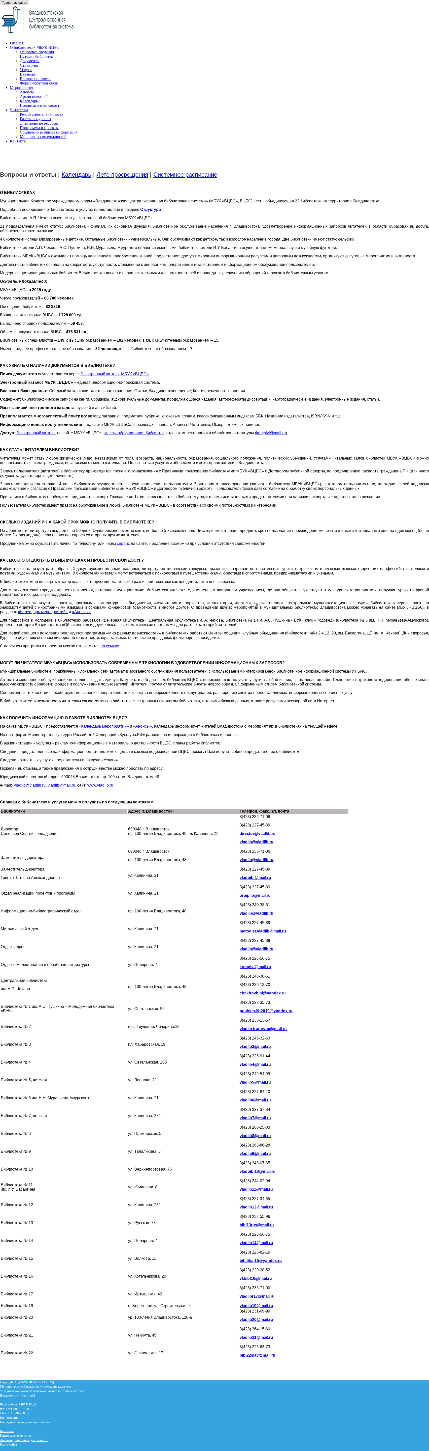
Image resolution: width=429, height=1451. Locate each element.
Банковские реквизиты (15, 1435)
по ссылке (110, 646)
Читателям (19, 110)
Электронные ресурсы (39, 123)
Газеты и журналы (35, 119)
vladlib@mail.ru (61, 785)
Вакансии (28, 74)
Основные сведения (37, 52)
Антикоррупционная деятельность (24, 1440)
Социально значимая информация (48, 132)
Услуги (26, 70)
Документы (29, 61)
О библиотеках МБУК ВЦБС (34, 47)
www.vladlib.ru (100, 785)
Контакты (18, 141)
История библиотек (36, 56)
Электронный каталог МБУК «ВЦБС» (114, 374)
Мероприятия (21, 87)
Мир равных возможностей (43, 137)
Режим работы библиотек (41, 114)
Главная (16, 43)
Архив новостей (34, 96)
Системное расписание (185, 174)
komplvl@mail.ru (271, 433)
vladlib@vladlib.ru (30, 785)
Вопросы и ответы (35, 79)
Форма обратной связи (39, 83)
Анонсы (27, 92)
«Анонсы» (81, 612)
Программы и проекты (39, 128)
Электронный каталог (36, 433)
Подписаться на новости (41, 105)
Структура (29, 65)
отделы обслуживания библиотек (134, 433)
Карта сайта (8, 1444)
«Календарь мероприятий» (43, 612)
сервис (123, 543)
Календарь (29, 101)
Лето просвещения (122, 174)
